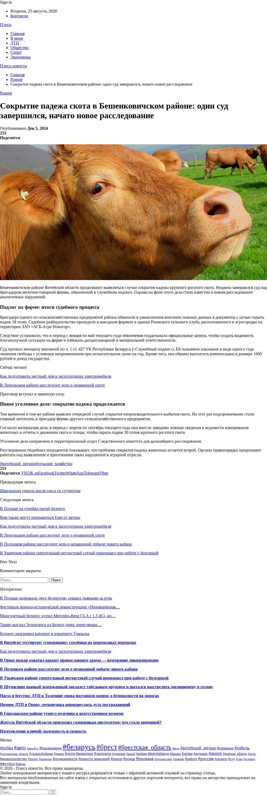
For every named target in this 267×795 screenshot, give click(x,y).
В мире (16, 38)
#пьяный (178, 759)
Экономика (20, 57)
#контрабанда (158, 753)
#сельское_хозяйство (53, 463)
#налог (33, 759)
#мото (252, 753)
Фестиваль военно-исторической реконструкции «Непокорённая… (60, 607)
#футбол (7, 764)
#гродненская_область (14, 753)
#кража (175, 754)
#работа (191, 759)
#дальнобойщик (41, 754)
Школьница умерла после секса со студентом (40, 491)
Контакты (19, 16)
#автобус (32, 748)
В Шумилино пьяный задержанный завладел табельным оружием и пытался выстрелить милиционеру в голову (106, 687)
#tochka (6, 748)
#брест (106, 747)
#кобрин (141, 754)
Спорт (16, 52)
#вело (175, 748)
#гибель (242, 747)
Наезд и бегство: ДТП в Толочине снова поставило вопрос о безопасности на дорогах (79, 695)
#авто (20, 747)
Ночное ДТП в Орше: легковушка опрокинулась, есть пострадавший (65, 704)
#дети (70, 753)
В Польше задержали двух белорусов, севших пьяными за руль (56, 598)
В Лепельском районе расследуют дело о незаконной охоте (52, 385)
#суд (231, 759)
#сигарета (221, 759)
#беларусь (79, 747)
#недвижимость (65, 759)
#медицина (200, 754)
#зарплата (102, 753)
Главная (17, 33)
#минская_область (235, 754)
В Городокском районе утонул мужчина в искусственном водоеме (62, 713)
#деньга (59, 754)
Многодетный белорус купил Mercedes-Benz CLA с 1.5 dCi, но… (58, 616)
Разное (6, 93)
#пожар (129, 759)
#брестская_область (144, 747)
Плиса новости (13, 66)
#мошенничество (13, 759)
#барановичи (50, 748)
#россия (206, 758)
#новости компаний (94, 759)
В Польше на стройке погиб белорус (32, 508)
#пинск (116, 759)
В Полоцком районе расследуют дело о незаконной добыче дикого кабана (69, 669)
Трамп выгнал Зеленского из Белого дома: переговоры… (50, 624)
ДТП (14, 43)
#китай (130, 753)
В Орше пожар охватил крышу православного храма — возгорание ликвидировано (79, 660)
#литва (187, 753)
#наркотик (45, 759)
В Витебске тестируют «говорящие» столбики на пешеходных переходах (68, 642)
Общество (19, 47)
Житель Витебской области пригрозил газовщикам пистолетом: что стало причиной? (80, 722)
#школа (20, 764)
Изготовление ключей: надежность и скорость (43, 731)
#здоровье (118, 754)
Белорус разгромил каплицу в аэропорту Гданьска (44, 633)
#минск (215, 753)
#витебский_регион (17, 463)
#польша (145, 758)
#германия (225, 748)
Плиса (5, 24)
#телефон (249, 759)
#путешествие (163, 759)
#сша (239, 759)
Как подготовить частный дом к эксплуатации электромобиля (55, 376)
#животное (84, 753)
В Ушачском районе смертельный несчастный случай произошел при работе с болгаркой (84, 678)
